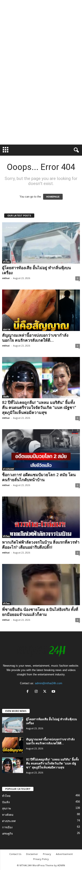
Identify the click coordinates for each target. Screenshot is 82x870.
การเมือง (7, 827)
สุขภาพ (6, 329)
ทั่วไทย (6, 261)
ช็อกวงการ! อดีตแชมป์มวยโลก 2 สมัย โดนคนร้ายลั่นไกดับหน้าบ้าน (39, 477)
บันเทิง (6, 396)
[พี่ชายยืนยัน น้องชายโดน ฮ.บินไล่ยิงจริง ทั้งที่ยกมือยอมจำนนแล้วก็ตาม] (41, 584)
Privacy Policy (41, 859)
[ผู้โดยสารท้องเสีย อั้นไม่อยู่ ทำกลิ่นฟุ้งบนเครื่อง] (41, 243)
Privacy (47, 854)
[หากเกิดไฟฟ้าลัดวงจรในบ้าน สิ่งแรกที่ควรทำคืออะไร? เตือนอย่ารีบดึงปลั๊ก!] (41, 517)
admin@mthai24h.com (48, 683)
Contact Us (15, 854)
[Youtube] (54, 691)
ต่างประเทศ (8, 468)
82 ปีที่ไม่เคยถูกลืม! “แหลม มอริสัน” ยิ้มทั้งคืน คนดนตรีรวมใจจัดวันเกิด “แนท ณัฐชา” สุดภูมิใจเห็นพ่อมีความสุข (39, 407)
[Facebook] (28, 691)
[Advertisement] (41, 41)
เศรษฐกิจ (7, 833)
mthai (6, 278)
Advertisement (64, 854)
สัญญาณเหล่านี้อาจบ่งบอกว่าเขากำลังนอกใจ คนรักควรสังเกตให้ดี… (35, 337)
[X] (45, 691)
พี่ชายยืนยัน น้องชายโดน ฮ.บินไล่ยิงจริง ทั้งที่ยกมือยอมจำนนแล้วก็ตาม (40, 612)
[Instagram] (37, 691)
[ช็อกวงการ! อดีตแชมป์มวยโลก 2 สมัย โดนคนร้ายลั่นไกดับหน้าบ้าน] (41, 450)
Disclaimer (32, 854)
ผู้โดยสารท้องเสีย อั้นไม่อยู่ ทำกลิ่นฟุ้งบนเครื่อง (36, 270)
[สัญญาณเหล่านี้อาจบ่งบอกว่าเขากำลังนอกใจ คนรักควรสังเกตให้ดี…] (41, 310)
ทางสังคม (7, 814)
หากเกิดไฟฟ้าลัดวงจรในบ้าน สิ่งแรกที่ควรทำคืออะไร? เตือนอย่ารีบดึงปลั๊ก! (40, 544)
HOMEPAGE (53, 196)
